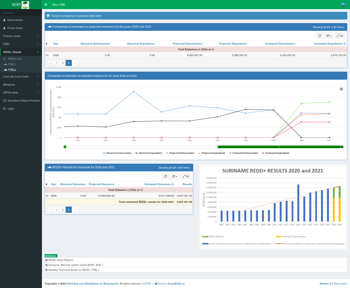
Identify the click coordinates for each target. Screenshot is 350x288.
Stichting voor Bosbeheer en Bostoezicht (92, 283)
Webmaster (340, 283)
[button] (46, 4)
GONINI (146, 283)
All (341, 36)
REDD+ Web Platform (60, 260)
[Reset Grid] (319, 36)
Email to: (171, 283)
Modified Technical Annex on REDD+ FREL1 (74, 270)
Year (55, 43)
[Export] (329, 36)
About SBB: (58, 4)
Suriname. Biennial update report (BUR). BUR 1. (76, 265)
